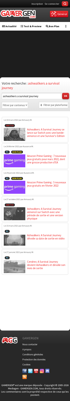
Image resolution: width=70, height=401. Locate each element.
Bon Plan (53, 26)
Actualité (11, 26)
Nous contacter (29, 344)
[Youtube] (36, 371)
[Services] (24, 377)
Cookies (26, 364)
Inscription (37, 3)
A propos (26, 349)
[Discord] (47, 371)
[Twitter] (30, 371)
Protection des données (33, 359)
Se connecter (52, 3)
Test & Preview (32, 26)
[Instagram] (42, 371)
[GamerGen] (18, 14)
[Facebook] (24, 371)
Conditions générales (32, 354)
